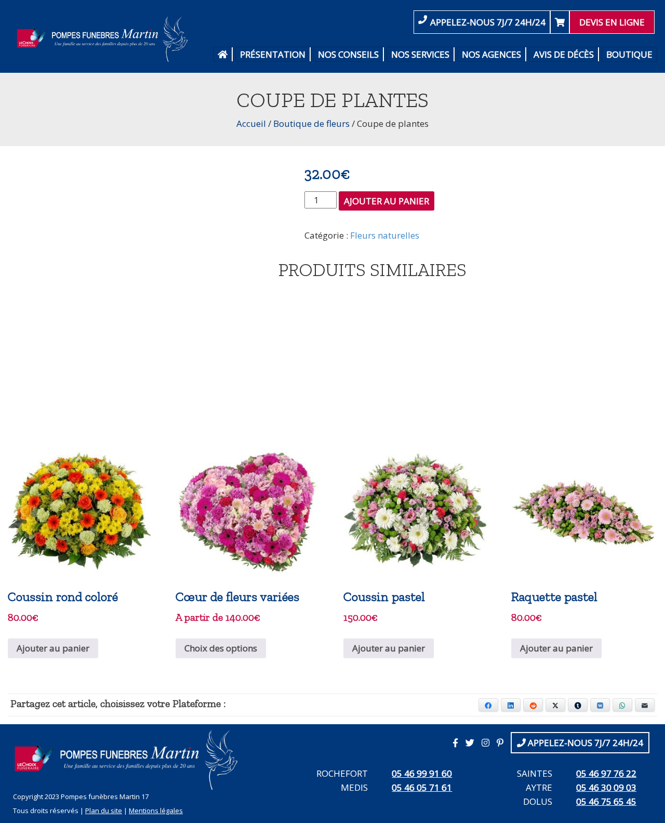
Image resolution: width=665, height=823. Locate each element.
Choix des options (220, 648)
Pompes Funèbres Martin (105, 39)
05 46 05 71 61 (422, 787)
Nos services (420, 54)
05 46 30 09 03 (606, 787)
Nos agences (491, 54)
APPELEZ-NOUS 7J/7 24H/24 (488, 22)
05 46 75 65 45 (606, 801)
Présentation (272, 54)
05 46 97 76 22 (606, 773)
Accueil (251, 123)
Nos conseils (348, 54)
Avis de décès (564, 54)
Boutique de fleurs (311, 123)
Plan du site (103, 810)
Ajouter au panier (386, 201)
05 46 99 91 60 (422, 773)
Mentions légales (156, 810)
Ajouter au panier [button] (53, 648)
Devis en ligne (612, 22)
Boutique (629, 54)
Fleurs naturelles (384, 235)
